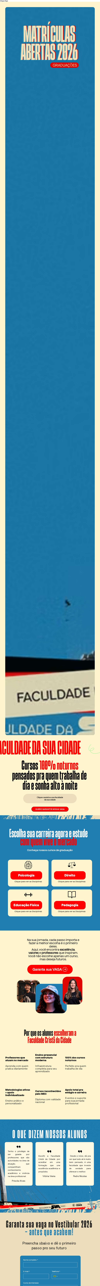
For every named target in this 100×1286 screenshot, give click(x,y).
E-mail (26, 1271)
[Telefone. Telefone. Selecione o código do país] (55, 1276)
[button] (50, 798)
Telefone (56, 1271)
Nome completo (30, 1260)
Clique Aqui (4, 1)
